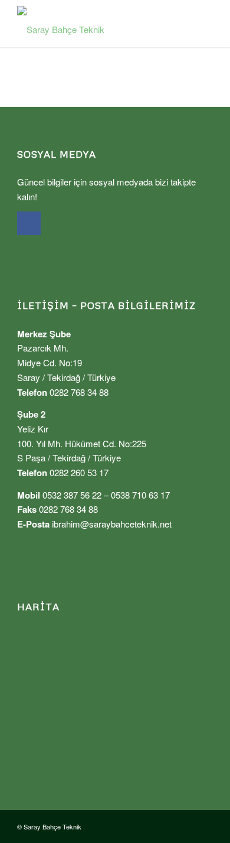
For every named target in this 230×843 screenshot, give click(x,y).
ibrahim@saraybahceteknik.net (112, 523)
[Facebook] (29, 223)
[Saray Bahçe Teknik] (95, 23)
